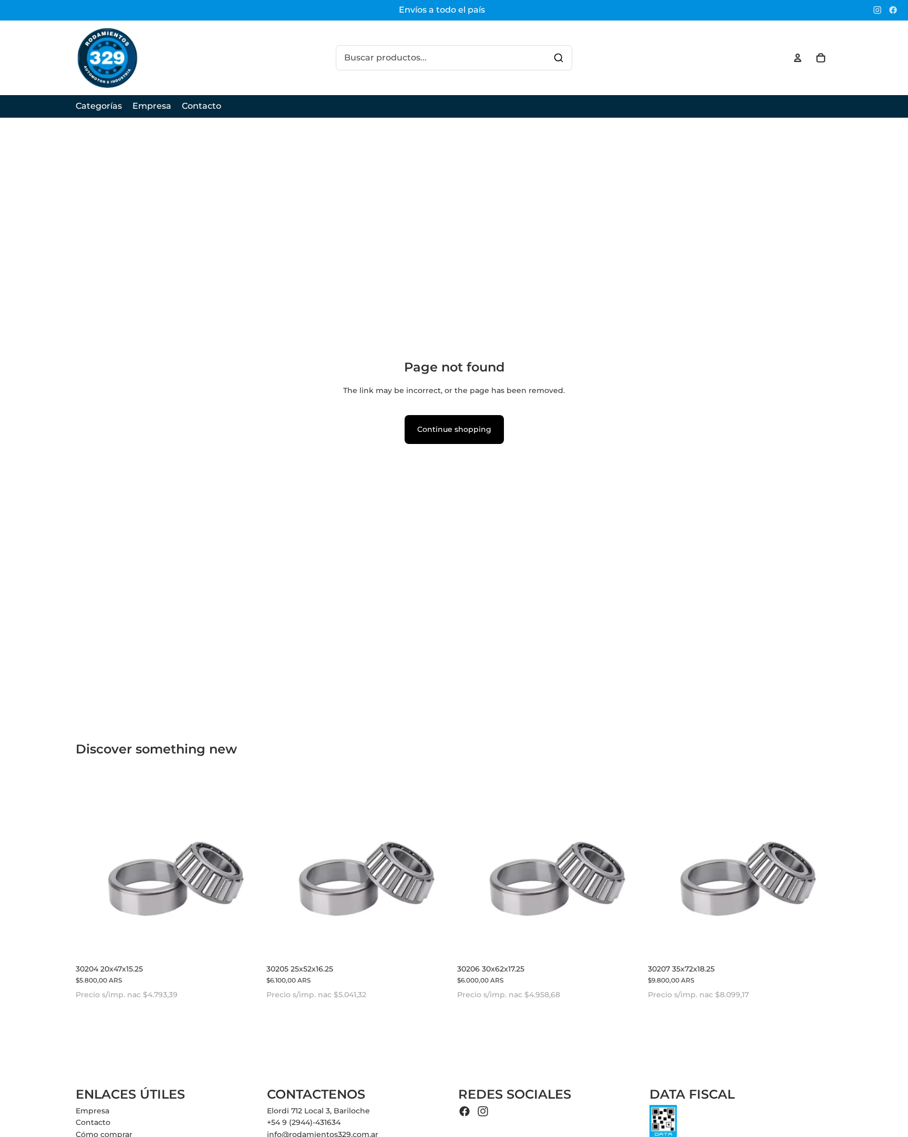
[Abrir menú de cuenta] (797, 57)
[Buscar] (558, 57)
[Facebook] (893, 10)
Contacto (93, 1122)
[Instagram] (877, 10)
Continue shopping (454, 429)
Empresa (92, 1110)
